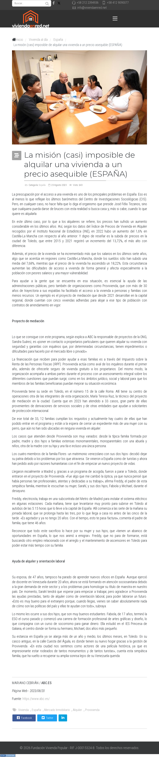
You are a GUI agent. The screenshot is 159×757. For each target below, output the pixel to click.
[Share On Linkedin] (63, 717)
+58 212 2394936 (88, 2)
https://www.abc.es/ (36, 699)
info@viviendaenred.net (92, 7)
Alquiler (77, 710)
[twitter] (58, 3)
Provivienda (92, 710)
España (42, 185)
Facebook (26, 717)
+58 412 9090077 (118, 2)
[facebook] (54, 3)
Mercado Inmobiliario (57, 710)
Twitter (49, 717)
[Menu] (115, 18)
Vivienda (23, 710)
